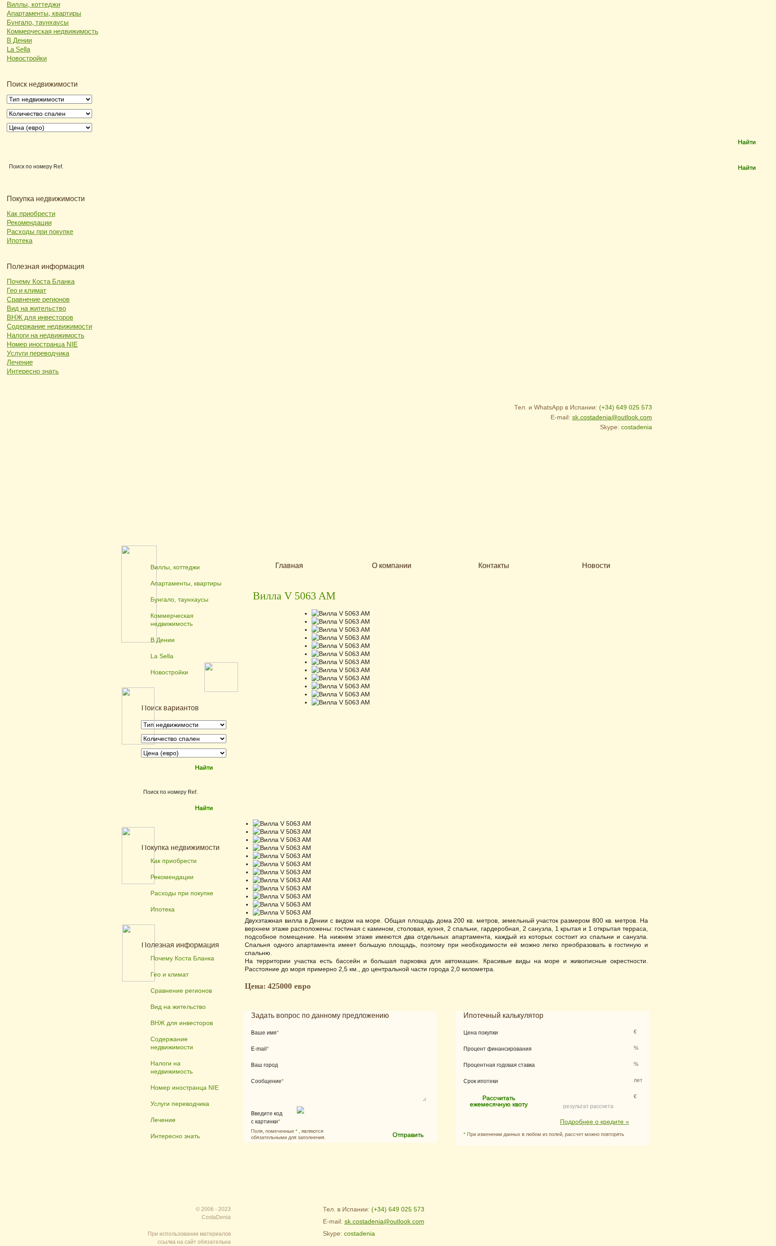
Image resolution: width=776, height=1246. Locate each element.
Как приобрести (31, 213)
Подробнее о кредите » (594, 1121)
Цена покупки (480, 1033)
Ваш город (264, 1065)
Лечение (20, 362)
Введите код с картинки (266, 1117)
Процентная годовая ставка (499, 1065)
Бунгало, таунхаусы (38, 22)
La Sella (18, 49)
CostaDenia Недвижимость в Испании (182, 414)
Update (348, 1118)
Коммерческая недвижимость (52, 31)
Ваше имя (265, 1033)
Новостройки (27, 58)
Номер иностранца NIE (42, 344)
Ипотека (19, 240)
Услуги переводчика (38, 353)
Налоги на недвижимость (45, 335)
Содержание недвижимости (49, 326)
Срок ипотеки (480, 1081)
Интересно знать (33, 371)
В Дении (19, 40)
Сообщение (267, 1081)
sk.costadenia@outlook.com (612, 417)
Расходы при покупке (40, 231)
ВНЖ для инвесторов (40, 317)
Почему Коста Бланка (41, 281)
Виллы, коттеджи (33, 4)
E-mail (260, 1049)
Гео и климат (26, 290)
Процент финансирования (497, 1049)
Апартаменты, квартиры (44, 13)
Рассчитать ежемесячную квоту (499, 1101)
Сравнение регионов (38, 299)
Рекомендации (29, 222)
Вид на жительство (36, 308)
